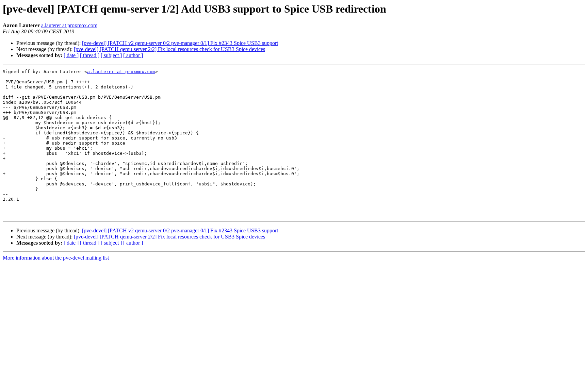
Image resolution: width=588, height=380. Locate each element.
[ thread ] (89, 55)
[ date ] (71, 55)
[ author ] (133, 55)
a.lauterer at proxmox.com (69, 25)
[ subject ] (111, 55)
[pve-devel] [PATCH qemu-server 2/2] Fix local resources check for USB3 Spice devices (169, 49)
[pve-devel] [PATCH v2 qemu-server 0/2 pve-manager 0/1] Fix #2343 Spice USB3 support (180, 43)
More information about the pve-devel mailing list (56, 258)
